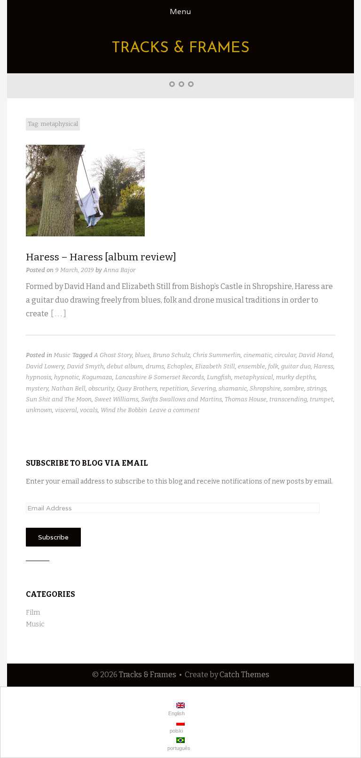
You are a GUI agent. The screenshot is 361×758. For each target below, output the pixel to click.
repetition (174, 388)
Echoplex (179, 366)
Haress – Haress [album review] (101, 257)
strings (316, 388)
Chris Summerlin (217, 355)
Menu (180, 11)
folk (273, 366)
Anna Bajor (119, 270)
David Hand (315, 355)
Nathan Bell (68, 388)
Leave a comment (174, 410)
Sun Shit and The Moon (59, 399)
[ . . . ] (58, 313)
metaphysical (253, 377)
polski (175, 731)
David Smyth (85, 366)
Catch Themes (244, 674)
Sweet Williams (116, 399)
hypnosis (38, 377)
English (176, 713)
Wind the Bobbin (124, 410)
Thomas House (246, 399)
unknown (39, 410)
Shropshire (265, 388)
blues (142, 355)
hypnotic (66, 377)
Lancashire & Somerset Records (159, 377)
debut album (125, 366)
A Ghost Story (113, 355)
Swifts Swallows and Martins (181, 399)
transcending (288, 399)
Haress (323, 366)
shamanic (233, 388)
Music (62, 355)
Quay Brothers (137, 388)
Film (33, 613)
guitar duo (296, 366)
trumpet (321, 399)
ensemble (251, 366)
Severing (203, 388)
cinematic (257, 355)
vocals (89, 410)
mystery (37, 388)
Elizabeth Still (215, 366)
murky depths (295, 377)
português (178, 748)
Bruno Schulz (171, 355)
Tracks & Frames (180, 48)
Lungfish (219, 377)
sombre (293, 388)
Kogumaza (97, 377)
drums (155, 366)
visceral (66, 410)
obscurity (101, 388)
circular (285, 355)
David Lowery (45, 366)
